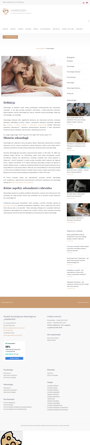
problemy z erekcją (13, 125)
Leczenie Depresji (53, 385)
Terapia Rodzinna (53, 401)
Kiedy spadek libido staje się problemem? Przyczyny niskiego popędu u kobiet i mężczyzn (76, 120)
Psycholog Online (10, 377)
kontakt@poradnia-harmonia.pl (15, 328)
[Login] (88, 21)
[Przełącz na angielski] (87, 2)
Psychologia (70, 66)
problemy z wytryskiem (29, 125)
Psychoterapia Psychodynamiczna (15, 409)
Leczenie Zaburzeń (53, 392)
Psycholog (7, 373)
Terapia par (70, 93)
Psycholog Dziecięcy (10, 375)
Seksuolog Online (10, 392)
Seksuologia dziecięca (73, 88)
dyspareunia (42, 125)
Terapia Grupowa (53, 394)
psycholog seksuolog (10, 205)
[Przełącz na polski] (83, 2)
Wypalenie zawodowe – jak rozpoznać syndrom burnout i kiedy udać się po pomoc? (78, 284)
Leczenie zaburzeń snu (54, 405)
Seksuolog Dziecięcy (10, 390)
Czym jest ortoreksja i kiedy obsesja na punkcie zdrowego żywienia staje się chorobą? (78, 248)
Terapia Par (51, 399)
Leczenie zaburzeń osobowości (57, 407)
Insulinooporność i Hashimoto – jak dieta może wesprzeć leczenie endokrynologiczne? (78, 260)
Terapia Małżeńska (53, 396)
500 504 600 (9, 330)
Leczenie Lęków (52, 388)
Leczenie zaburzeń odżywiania (57, 410)
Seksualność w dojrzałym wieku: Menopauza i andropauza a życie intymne (76, 146)
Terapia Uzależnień (53, 403)
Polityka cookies (53, 338)
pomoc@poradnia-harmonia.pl (13, 335)
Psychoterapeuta (9, 402)
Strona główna (40, 48)
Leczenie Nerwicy (53, 390)
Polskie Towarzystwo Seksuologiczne (22, 182)
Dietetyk (50, 373)
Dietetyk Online (52, 375)
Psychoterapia (71, 77)
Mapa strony (51, 340)
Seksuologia (70, 82)
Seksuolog (7, 388)
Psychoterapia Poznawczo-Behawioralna (18, 407)
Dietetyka (70, 61)
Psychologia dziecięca (73, 72)
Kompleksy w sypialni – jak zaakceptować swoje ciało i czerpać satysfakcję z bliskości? (76, 272)
